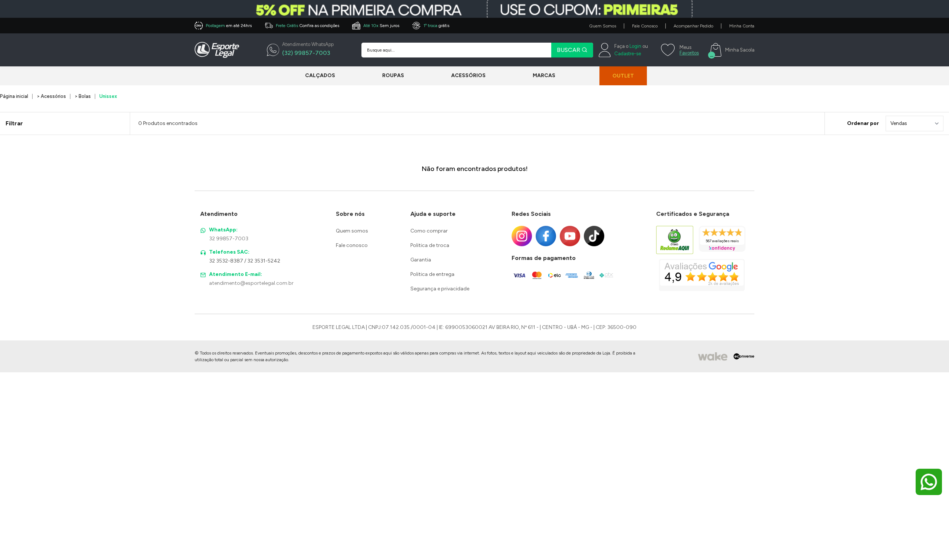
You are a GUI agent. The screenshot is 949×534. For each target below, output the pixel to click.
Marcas (544, 75)
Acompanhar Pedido (693, 26)
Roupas (393, 75)
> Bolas (83, 96)
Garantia (420, 260)
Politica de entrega (432, 274)
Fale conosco (352, 245)
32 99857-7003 (228, 238)
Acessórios (468, 75)
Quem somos (352, 231)
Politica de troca (429, 245)
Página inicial (14, 96)
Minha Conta (741, 26)
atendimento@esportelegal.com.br (251, 283)
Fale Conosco (645, 26)
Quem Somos (602, 26)
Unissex (108, 96)
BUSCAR (569, 49)
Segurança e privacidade (439, 289)
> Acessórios (51, 96)
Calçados (320, 75)
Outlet (623, 76)
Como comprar (429, 231)
